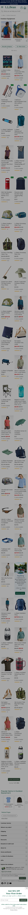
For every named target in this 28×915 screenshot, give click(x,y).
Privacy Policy (13, 909)
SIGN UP (23, 900)
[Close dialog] (26, 888)
